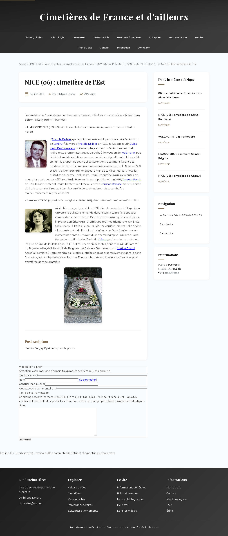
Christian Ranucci (111, 184)
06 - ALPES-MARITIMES (149, 64)
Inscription (123, 47)
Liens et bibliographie (130, 499)
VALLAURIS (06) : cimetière (176, 136)
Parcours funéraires (129, 37)
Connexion (144, 47)
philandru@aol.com (31, 503)
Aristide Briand (126, 248)
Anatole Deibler (61, 139)
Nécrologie (57, 37)
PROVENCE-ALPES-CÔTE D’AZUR (114, 64)
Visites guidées (34, 37)
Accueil (23, 64)
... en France (86, 64)
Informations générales (131, 487)
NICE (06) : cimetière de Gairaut (179, 175)
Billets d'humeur (127, 493)
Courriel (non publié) (32, 383)
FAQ (169, 505)
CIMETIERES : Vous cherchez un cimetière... (53, 64)
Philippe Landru (66, 94)
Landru (58, 143)
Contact (104, 47)
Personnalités (101, 37)
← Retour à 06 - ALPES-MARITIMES (181, 215)
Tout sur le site (178, 37)
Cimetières (78, 37)
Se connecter (87, 379)
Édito (169, 510)
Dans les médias (127, 510)
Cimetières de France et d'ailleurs (114, 17)
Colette (102, 239)
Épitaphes (155, 37)
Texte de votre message (34, 392)
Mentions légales (176, 499)
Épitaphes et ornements (83, 510)
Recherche (166, 233)
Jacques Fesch (131, 179)
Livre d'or (122, 505)
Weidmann (128, 152)
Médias (199, 37)
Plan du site (85, 47)
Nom (22, 379)
